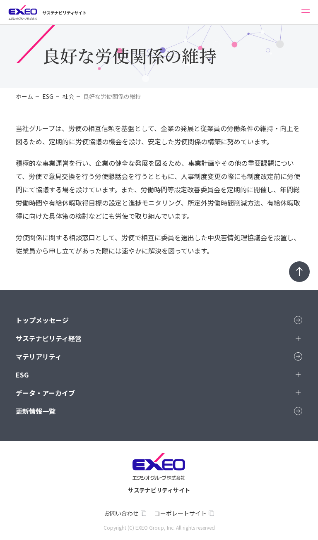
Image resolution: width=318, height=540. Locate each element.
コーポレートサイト (180, 513)
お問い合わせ (121, 513)
